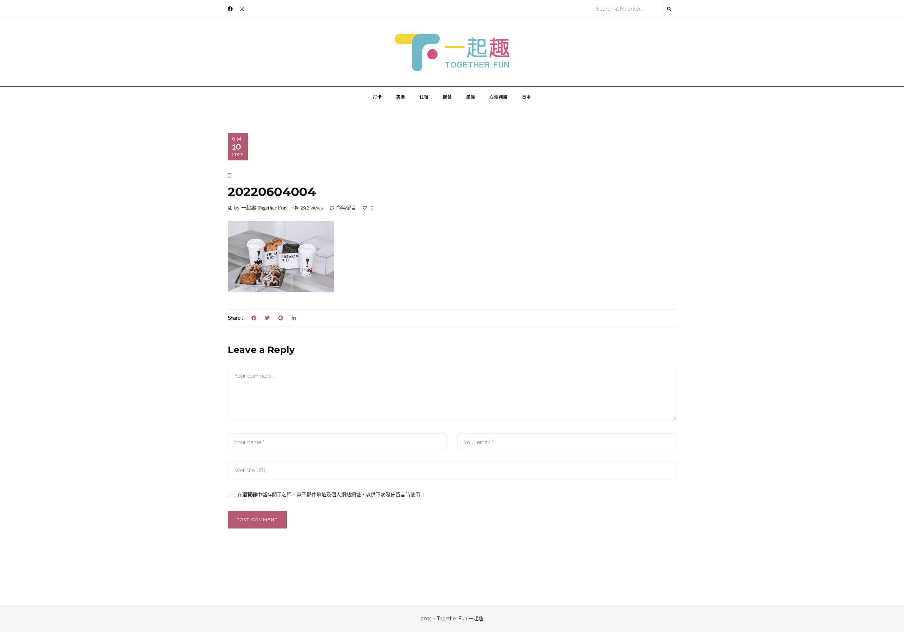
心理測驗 (498, 97)
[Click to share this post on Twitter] (267, 318)
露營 (447, 97)
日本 (526, 97)
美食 (400, 97)
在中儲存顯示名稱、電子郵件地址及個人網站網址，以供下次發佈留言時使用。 (331, 494)
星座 (470, 97)
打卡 (377, 97)
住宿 (424, 97)
